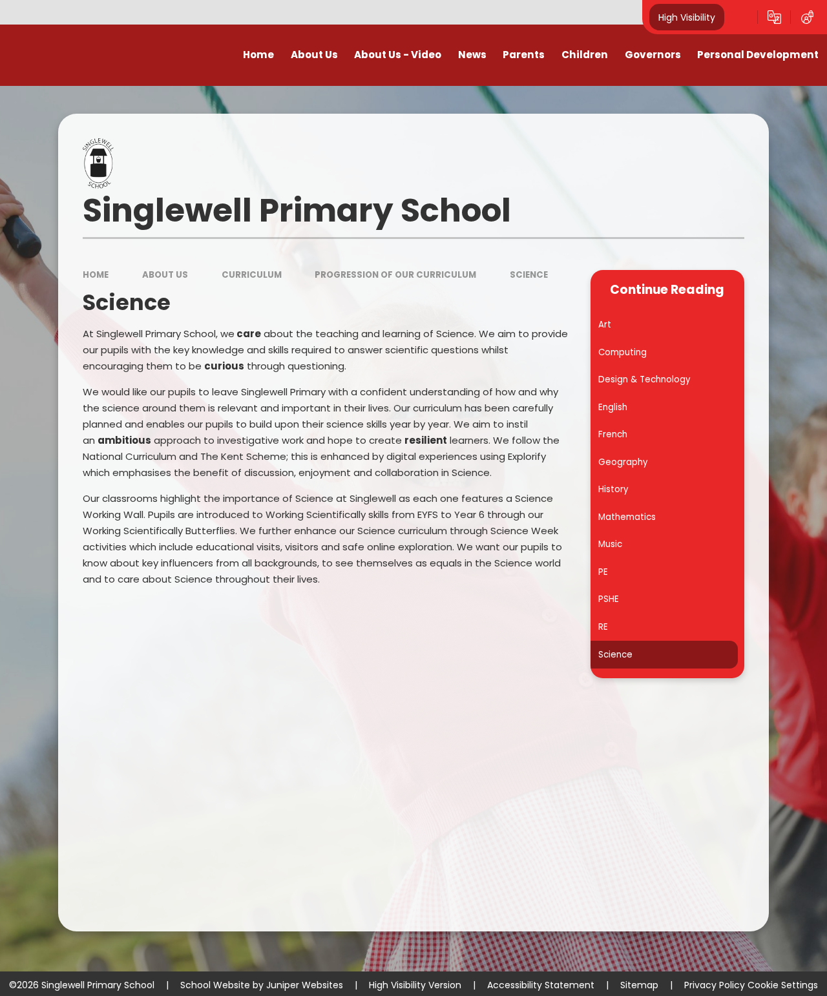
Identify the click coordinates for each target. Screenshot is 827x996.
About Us (165, 275)
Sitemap (639, 985)
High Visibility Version (415, 985)
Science (529, 275)
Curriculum (252, 275)
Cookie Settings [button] (783, 985)
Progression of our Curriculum (395, 275)
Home (96, 275)
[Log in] (807, 17)
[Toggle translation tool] (774, 17)
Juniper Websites (304, 985)
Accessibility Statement (540, 985)
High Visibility (686, 16)
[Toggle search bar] (740, 17)
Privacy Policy (714, 985)
